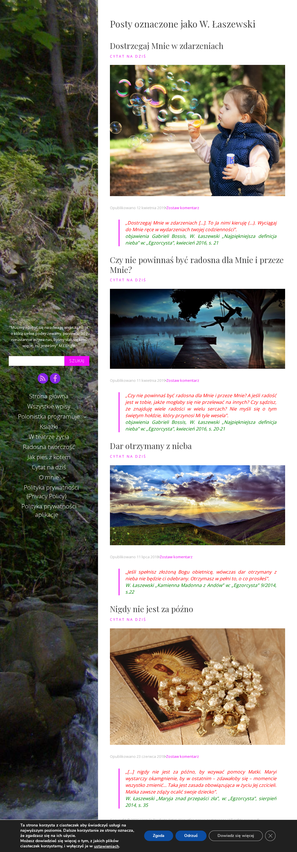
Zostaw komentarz (182, 207)
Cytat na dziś (49, 467)
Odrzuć (191, 836)
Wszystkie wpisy (48, 406)
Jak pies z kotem (49, 457)
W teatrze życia (49, 437)
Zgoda (158, 836)
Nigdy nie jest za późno (151, 608)
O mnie (49, 477)
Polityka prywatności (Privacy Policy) (51, 491)
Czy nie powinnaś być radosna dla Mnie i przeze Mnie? (197, 264)
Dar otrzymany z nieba (151, 445)
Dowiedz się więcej (236, 836)
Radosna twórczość (49, 447)
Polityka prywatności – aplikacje (51, 510)
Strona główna (48, 396)
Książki (49, 426)
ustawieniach (106, 846)
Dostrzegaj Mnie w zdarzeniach (167, 45)
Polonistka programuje (49, 416)
